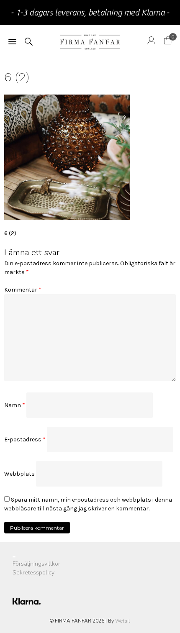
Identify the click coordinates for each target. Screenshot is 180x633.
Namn (14, 405)
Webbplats (19, 473)
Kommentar (22, 289)
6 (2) (10, 233)
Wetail (122, 621)
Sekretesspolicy (33, 573)
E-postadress (25, 439)
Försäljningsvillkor (36, 564)
